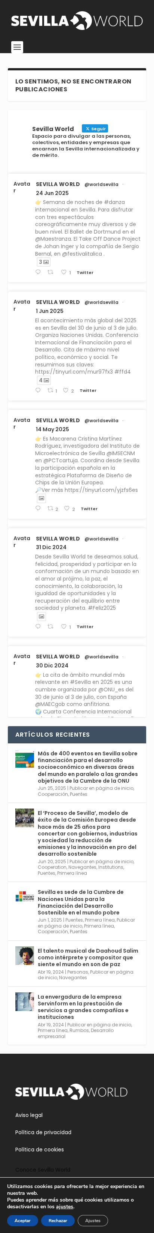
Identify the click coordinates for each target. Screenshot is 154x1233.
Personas (77, 972)
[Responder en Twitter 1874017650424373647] (39, 626)
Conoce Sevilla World (42, 1169)
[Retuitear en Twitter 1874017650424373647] (52, 626)
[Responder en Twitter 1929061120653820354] (39, 390)
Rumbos (79, 1030)
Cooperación (53, 794)
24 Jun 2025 (52, 193)
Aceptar (23, 1221)
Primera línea (72, 873)
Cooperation (52, 867)
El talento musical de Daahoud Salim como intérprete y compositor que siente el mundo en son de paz (88, 957)
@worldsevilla (101, 185)
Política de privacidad (43, 1132)
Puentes (78, 794)
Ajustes (93, 1221)
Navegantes (82, 867)
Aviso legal (29, 1115)
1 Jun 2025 (50, 311)
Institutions (110, 867)
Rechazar (58, 1221)
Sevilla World (58, 184)
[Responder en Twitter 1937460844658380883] (39, 272)
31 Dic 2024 (51, 547)
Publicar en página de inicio (101, 788)
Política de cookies (39, 1149)
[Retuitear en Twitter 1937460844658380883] (52, 272)
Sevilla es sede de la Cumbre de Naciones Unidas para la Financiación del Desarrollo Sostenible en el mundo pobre (81, 902)
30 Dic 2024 (52, 665)
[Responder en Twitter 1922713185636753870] (39, 508)
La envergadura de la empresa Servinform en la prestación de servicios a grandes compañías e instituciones (83, 1007)
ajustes (64, 1206)
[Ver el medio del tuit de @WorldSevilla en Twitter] (41, 498)
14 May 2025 (52, 429)
